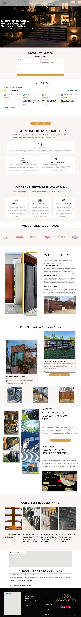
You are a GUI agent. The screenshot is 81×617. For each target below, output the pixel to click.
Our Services (26, 1)
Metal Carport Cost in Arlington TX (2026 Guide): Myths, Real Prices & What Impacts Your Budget (67, 538)
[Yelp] (64, 607)
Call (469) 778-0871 (40, 123)
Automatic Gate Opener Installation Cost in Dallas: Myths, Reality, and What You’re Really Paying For (49, 538)
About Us (20, 1)
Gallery (49, 1)
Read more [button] (6, 104)
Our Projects (59, 375)
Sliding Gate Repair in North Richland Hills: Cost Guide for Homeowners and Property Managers (30, 538)
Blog (54, 1)
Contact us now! (60, 440)
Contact (53, 4)
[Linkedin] (70, 607)
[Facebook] (61, 607)
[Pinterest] (68, 607)
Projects (42, 1)
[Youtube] (66, 607)
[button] (12, 87)
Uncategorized (8, 532)
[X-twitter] (72, 607)
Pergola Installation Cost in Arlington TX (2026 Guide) (12, 536)
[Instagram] (63, 607)
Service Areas (36, 1)
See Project (46, 371)
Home (14, 1)
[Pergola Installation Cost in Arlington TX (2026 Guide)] (13, 518)
